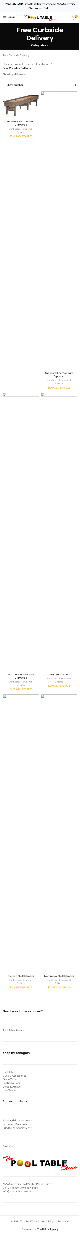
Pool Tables (9, 1071)
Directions (9, 1146)
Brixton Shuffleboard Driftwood (21, 676)
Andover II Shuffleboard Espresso (59, 374)
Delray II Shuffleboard (21, 976)
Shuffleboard (15, 128)
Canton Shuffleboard (59, 674)
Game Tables (10, 1079)
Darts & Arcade (12, 1086)
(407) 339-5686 (14, 3)
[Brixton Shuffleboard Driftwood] (21, 532)
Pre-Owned (10, 1090)
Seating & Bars (11, 1082)
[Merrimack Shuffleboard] (59, 833)
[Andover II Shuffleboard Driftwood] (21, 104)
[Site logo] (40, 17)
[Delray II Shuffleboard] (21, 833)
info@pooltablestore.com (40, 3)
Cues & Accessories (14, 1075)
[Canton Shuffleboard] (59, 532)
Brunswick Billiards (25, 130)
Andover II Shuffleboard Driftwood (21, 123)
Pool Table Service (13, 1030)
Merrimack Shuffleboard (59, 976)
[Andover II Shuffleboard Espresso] (59, 230)
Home (6, 64)
